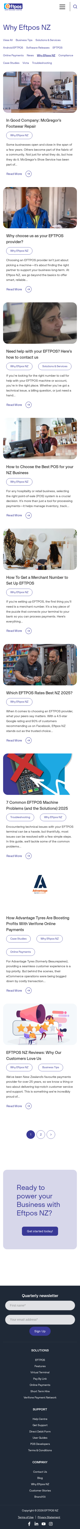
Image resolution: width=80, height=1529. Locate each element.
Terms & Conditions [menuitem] (40, 1450)
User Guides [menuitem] (40, 1437)
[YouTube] (44, 1524)
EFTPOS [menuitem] (40, 1360)
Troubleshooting (42, 63)
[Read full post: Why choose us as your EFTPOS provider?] (40, 207)
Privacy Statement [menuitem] (49, 1517)
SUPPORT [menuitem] (40, 1409)
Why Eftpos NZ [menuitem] (40, 1484)
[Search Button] (75, 6)
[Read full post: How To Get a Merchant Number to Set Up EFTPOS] (40, 549)
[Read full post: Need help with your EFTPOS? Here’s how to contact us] (40, 323)
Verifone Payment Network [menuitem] (40, 1397)
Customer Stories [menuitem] (40, 1490)
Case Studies (11, 63)
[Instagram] (51, 1524)
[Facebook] (29, 1524)
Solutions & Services (48, 40)
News (30, 55)
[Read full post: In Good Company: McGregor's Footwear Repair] (40, 92)
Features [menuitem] (40, 1366)
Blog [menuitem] (40, 1478)
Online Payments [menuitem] (40, 1385)
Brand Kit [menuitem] (40, 1496)
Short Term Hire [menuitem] (40, 1391)
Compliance (65, 55)
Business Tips (24, 40)
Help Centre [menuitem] (40, 1419)
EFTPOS (58, 47)
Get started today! (40, 1231)
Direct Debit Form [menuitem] (40, 1431)
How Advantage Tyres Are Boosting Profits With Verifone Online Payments (37, 924)
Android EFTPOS (13, 47)
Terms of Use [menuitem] (26, 1517)
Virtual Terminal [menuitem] (40, 1372)
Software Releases (38, 47)
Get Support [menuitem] (40, 1425)
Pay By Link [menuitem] (40, 1378)
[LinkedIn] (36, 1524)
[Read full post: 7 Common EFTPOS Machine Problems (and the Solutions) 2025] (40, 774)
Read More (14, 174)
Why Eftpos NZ (19, 135)
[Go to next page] (51, 1134)
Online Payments (13, 55)
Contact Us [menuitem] (40, 1471)
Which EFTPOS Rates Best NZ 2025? (39, 693)
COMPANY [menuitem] (40, 1462)
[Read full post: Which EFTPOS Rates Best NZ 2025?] (40, 664)
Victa (26, 63)
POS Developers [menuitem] (40, 1444)
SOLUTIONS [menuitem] (40, 1350)
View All (8, 40)
